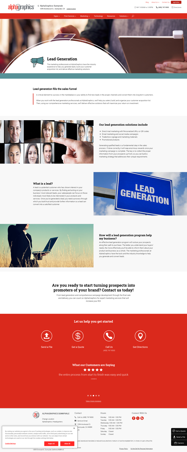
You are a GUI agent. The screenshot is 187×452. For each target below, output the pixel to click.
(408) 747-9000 (163, 7)
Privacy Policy (123, 449)
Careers (181, 443)
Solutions (123, 16)
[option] (93, 381)
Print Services (69, 16)
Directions (177, 7)
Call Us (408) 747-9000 (85, 417)
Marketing (84, 16)
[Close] (74, 428)
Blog (147, 2)
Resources (111, 16)
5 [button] (99, 396)
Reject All (51, 444)
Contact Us (165, 2)
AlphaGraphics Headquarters (52, 422)
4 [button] (96, 396)
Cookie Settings (10, 443)
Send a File (180, 437)
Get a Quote (181, 431)
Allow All (67, 444)
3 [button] (93, 396)
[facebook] (134, 418)
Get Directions (140, 346)
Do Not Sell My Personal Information (142, 449)
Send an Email (82, 421)
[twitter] (138, 418)
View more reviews (93, 401)
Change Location (48, 419)
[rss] (142, 418)
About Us (155, 2)
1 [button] (88, 396)
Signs (56, 16)
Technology (98, 16)
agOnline (176, 2)
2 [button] (91, 396)
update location (71, 9)
